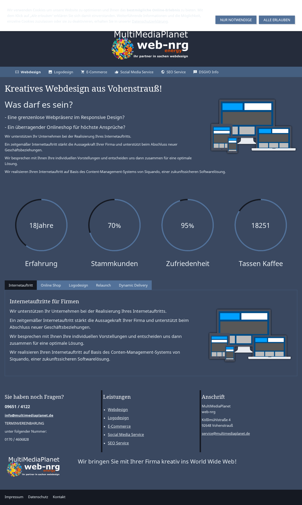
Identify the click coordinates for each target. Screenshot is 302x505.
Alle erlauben (277, 19)
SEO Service (118, 443)
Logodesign (78, 285)
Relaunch (103, 285)
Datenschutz (38, 496)
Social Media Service (126, 434)
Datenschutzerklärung (150, 21)
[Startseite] (5, 72)
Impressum (14, 496)
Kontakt (59, 496)
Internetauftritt (21, 285)
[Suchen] (296, 72)
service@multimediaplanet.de (226, 433)
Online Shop (51, 285)
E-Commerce (119, 426)
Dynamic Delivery (133, 285)
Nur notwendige (236, 19)
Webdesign (118, 409)
